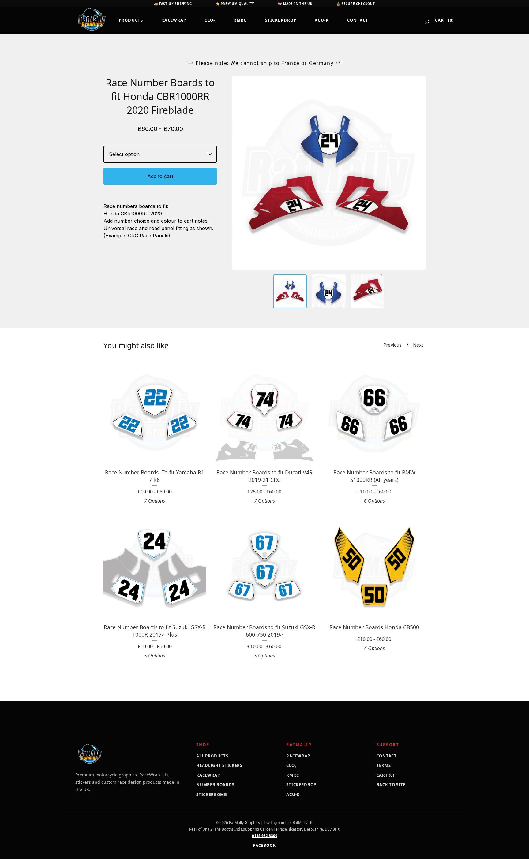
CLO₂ (209, 20)
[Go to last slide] (240, 172)
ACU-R (322, 20)
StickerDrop (281, 20)
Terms (384, 765)
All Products (212, 756)
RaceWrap (173, 20)
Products (131, 20)
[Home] (91, 19)
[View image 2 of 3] (329, 291)
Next (418, 345)
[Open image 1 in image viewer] (329, 173)
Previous (392, 345)
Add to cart (160, 176)
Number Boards (215, 784)
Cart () (444, 20)
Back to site (391, 784)
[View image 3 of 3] (368, 291)
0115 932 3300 (264, 835)
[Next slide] (417, 172)
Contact (357, 20)
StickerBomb (211, 794)
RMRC (240, 20)
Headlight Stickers (219, 765)
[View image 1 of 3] (290, 291)
